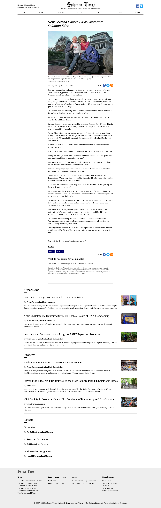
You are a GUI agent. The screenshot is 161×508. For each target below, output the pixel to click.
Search (137, 12)
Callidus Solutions (120, 503)
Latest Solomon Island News (30, 481)
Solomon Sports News (27, 488)
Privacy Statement (110, 490)
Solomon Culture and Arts (28, 490)
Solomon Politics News (27, 486)
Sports (79, 12)
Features (99, 12)
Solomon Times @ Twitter (83, 483)
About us (106, 486)
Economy (60, 12)
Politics (60, 251)
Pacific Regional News (27, 493)
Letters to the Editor (57, 483)
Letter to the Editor (84, 264)
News (41, 12)
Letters (119, 12)
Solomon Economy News (28, 483)
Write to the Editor (110, 483)
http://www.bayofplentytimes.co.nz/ (70, 241)
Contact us (106, 481)
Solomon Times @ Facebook (84, 481)
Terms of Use (108, 488)
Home (23, 12)
